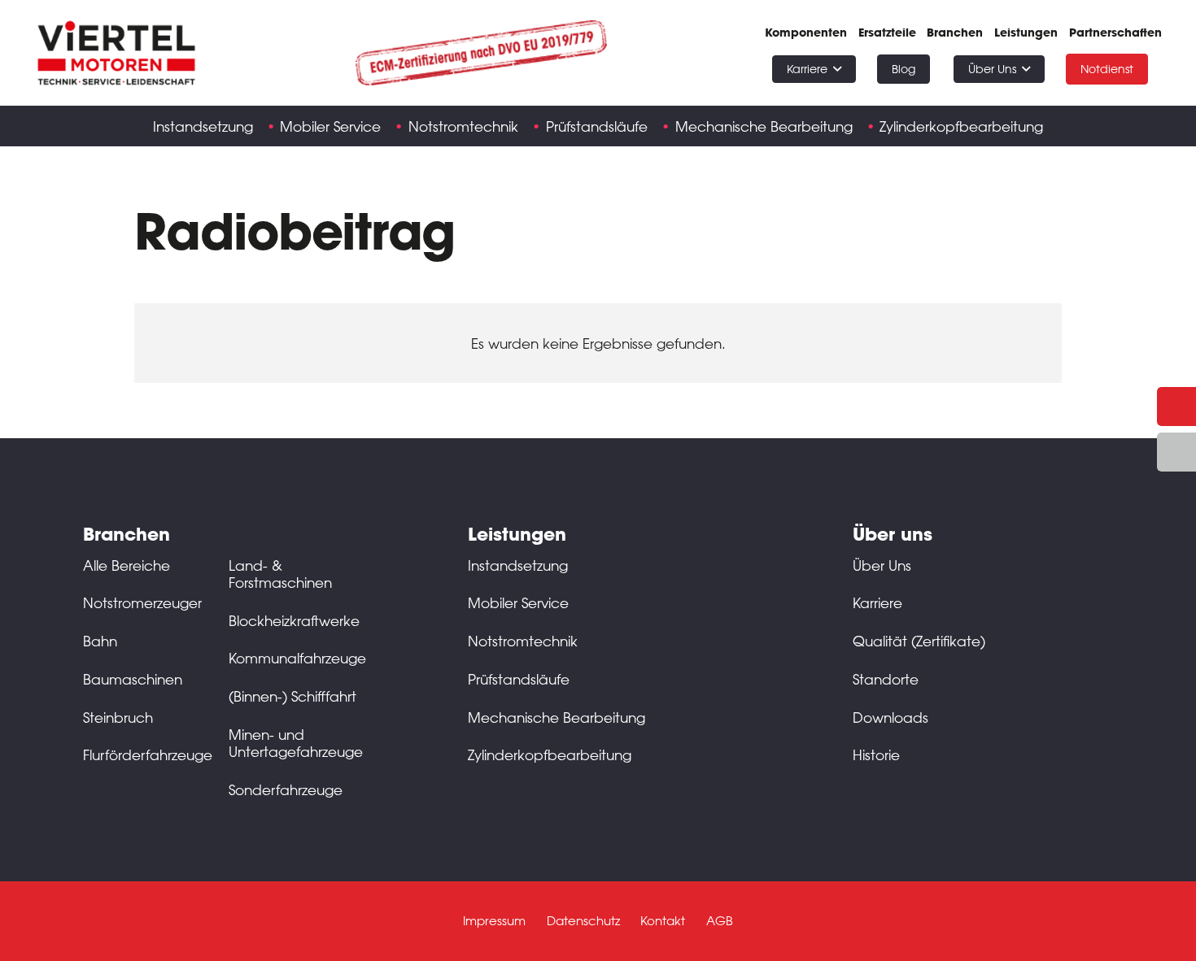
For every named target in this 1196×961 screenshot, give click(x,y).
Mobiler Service (518, 602)
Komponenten (806, 32)
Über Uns (882, 565)
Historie (876, 754)
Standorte (886, 679)
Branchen (955, 32)
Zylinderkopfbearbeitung (549, 754)
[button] (837, 69)
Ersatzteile (887, 32)
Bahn (100, 641)
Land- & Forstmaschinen (280, 573)
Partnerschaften (1115, 32)
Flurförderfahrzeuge (147, 754)
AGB (719, 920)
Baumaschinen (132, 679)
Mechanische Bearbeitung (556, 717)
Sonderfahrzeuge (286, 789)
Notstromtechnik (523, 641)
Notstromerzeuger (142, 602)
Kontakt (662, 920)
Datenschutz (583, 920)
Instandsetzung (518, 565)
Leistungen (1026, 32)
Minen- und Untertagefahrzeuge (296, 742)
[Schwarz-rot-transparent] (116, 52)
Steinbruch (118, 717)
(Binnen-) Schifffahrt (292, 696)
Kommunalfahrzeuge (297, 658)
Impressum (494, 920)
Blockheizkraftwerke (294, 620)
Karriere (877, 602)
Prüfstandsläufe (519, 679)
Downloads (890, 717)
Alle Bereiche (126, 565)
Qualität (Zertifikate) (919, 641)
